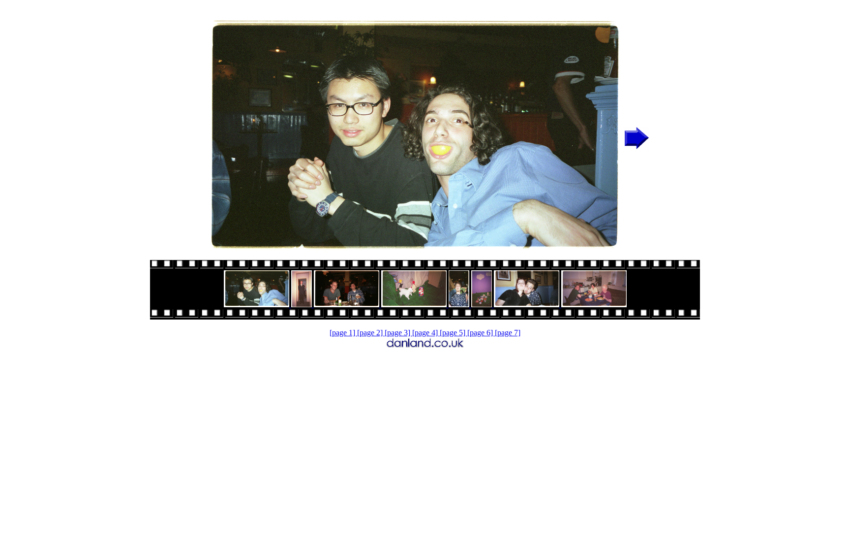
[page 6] (481, 332)
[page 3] (398, 332)
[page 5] (453, 332)
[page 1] (343, 332)
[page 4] (426, 332)
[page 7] (507, 332)
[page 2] (371, 332)
